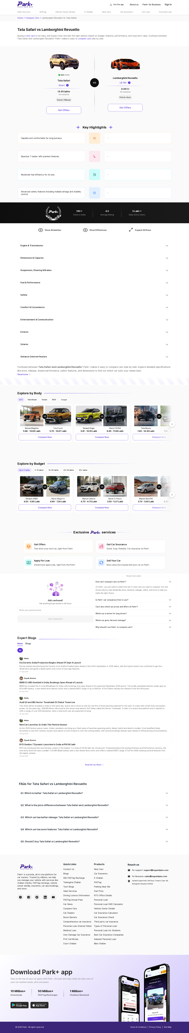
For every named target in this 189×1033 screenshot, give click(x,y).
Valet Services (70, 891)
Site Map (168, 1027)
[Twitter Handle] (37, 897)
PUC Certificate (70, 939)
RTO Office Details (103, 895)
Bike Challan (100, 943)
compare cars (84, 38)
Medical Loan (69, 930)
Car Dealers (69, 913)
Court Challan (69, 943)
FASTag (97, 882)
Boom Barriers (70, 917)
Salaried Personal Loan (105, 939)
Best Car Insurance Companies (109, 934)
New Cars (98, 869)
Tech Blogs (68, 886)
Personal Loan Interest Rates (77, 926)
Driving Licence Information (76, 895)
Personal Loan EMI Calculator (108, 904)
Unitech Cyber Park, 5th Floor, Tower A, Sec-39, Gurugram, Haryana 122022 (150, 882)
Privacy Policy (155, 1027)
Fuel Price (98, 891)
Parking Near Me (102, 886)
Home (20, 18)
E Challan (98, 878)
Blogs (66, 873)
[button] (94, 664)
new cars (30, 35)
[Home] (25, 4)
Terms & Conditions (138, 1027)
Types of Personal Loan (105, 926)
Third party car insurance (106, 921)
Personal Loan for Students (107, 930)
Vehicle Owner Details (104, 908)
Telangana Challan (72, 882)
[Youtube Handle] (53, 897)
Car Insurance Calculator (106, 913)
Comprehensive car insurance (77, 921)
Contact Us (68, 869)
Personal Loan (101, 899)
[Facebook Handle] (29, 897)
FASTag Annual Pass (73, 899)
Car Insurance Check (104, 917)
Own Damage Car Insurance (76, 934)
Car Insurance (100, 873)
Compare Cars (32, 18)
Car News (68, 904)
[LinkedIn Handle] (45, 897)
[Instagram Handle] (20, 897)
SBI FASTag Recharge (74, 878)
